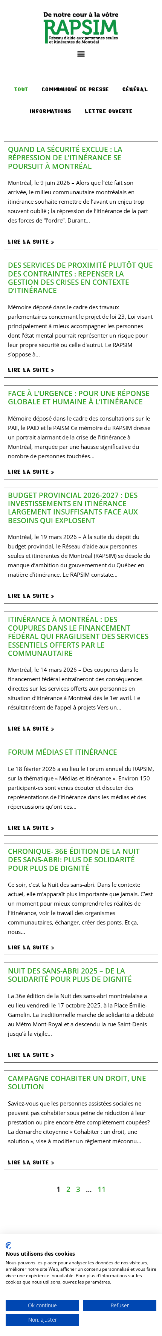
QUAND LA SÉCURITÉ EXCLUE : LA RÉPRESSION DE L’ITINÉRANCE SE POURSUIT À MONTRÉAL (65, 157)
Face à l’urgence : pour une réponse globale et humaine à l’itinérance (79, 397)
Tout (21, 89)
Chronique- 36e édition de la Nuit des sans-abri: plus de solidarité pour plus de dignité (74, 859)
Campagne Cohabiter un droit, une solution (77, 1082)
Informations (51, 111)
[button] (81, 53)
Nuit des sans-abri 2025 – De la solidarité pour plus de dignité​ (70, 975)
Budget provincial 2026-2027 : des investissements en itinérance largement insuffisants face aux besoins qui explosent (73, 507)
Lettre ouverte (108, 111)
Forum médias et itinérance (62, 752)
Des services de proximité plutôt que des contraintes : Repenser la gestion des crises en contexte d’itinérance (80, 277)
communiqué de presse (75, 89)
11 (102, 1189)
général (135, 89)
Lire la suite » (31, 242)
